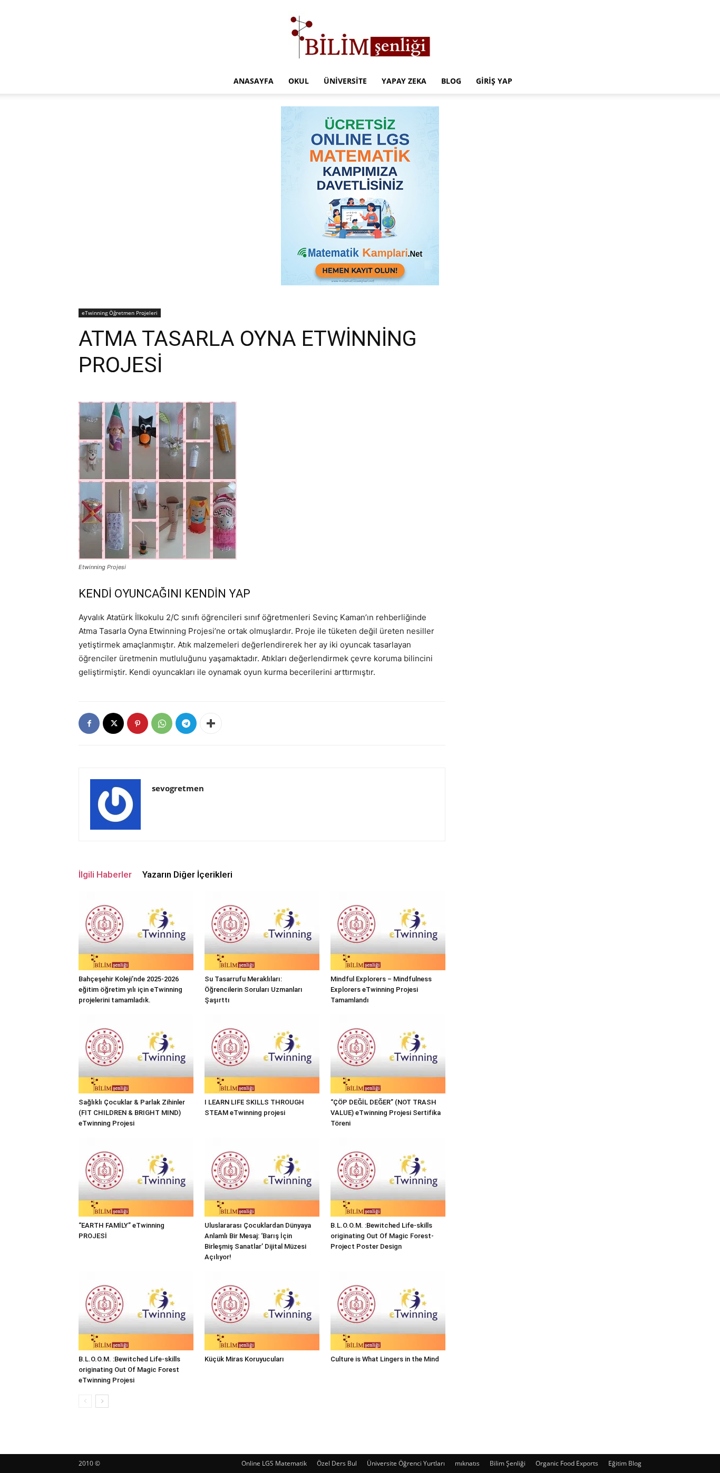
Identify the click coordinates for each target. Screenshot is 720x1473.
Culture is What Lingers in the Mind (384, 1359)
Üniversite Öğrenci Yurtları (406, 1463)
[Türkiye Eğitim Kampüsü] (360, 34)
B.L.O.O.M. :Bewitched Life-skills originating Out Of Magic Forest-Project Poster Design (382, 1235)
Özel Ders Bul (337, 1463)
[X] (113, 723)
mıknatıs (467, 1463)
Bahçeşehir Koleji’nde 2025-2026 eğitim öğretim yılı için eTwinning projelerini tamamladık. (130, 989)
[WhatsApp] (161, 723)
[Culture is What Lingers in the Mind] (387, 1310)
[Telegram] (186, 723)
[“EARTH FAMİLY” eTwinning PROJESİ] (136, 1177)
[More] (211, 723)
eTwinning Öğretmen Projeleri (120, 312)
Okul (298, 81)
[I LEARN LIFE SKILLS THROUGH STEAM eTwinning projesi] (262, 1053)
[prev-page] (85, 1401)
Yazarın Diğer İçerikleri (187, 874)
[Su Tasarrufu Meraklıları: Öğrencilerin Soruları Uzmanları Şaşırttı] (262, 930)
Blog (451, 81)
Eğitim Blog (624, 1463)
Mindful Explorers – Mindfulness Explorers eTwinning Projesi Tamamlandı (381, 989)
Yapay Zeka (404, 81)
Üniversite (345, 81)
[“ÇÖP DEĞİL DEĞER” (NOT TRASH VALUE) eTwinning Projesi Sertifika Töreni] (387, 1053)
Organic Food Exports (567, 1463)
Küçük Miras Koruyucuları (244, 1359)
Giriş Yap (494, 81)
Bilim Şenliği (508, 1463)
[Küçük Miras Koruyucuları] (262, 1310)
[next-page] (102, 1401)
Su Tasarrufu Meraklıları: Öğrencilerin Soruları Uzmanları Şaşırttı (254, 989)
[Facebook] (89, 723)
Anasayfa (253, 81)
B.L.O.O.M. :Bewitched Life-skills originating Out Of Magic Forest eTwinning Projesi (129, 1369)
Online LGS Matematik (274, 1463)
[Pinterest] (137, 723)
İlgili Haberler (105, 874)
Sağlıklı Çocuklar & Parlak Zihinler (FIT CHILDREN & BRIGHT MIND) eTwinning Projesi (132, 1112)
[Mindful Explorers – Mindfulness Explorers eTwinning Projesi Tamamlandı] (387, 930)
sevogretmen (178, 788)
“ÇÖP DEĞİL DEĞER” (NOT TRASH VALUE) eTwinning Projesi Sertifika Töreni (385, 1112)
